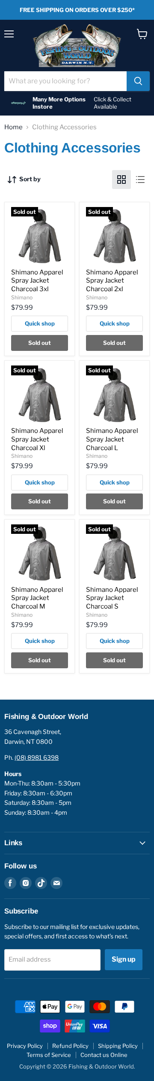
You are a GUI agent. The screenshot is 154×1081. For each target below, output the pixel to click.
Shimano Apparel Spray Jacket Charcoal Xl (37, 439)
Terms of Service (49, 1054)
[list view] (140, 179)
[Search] (138, 81)
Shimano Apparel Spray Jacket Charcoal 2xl (112, 280)
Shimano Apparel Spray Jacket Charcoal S (112, 598)
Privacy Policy (25, 1045)
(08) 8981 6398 (37, 757)
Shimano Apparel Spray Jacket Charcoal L (112, 439)
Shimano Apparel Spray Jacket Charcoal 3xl (37, 280)
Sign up (124, 959)
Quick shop (40, 323)
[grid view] (121, 179)
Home (13, 127)
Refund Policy (70, 1045)
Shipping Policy (118, 1045)
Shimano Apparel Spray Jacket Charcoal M (37, 598)
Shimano (22, 297)
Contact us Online (103, 1054)
